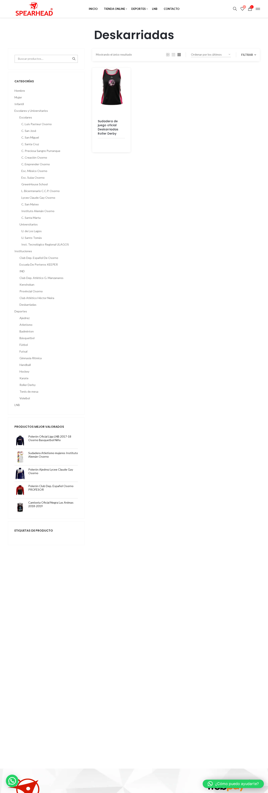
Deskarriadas (27, 304)
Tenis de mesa (28, 391)
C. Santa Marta (31, 217)
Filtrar (247, 54)
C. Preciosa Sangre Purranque (40, 151)
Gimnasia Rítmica (30, 358)
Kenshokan (26, 284)
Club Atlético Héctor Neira (36, 298)
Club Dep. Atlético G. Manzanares (41, 278)
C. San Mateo (30, 204)
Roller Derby (27, 385)
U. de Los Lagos (31, 231)
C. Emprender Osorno (35, 164)
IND (22, 271)
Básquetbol (27, 338)
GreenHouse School (34, 184)
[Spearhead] (34, 9)
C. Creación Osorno (34, 157)
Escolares (25, 117)
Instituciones (23, 251)
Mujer (18, 97)
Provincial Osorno (31, 291)
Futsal (23, 351)
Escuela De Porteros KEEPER (38, 264)
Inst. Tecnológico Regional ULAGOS (45, 244)
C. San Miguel (30, 137)
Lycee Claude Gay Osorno (38, 197)
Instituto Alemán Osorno (37, 211)
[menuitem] (93, 9)
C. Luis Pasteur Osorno (36, 124)
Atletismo (25, 324)
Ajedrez (24, 318)
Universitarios (28, 224)
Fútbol (23, 344)
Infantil (19, 104)
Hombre (19, 90)
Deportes (20, 311)
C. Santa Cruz (30, 144)
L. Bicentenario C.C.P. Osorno (40, 191)
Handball (25, 365)
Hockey (24, 371)
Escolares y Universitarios (31, 110)
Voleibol (24, 398)
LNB (17, 405)
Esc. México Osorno (34, 171)
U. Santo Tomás (31, 237)
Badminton (26, 331)
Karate (23, 378)
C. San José (28, 130)
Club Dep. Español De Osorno (38, 258)
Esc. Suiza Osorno (33, 177)
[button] (12, 781)
